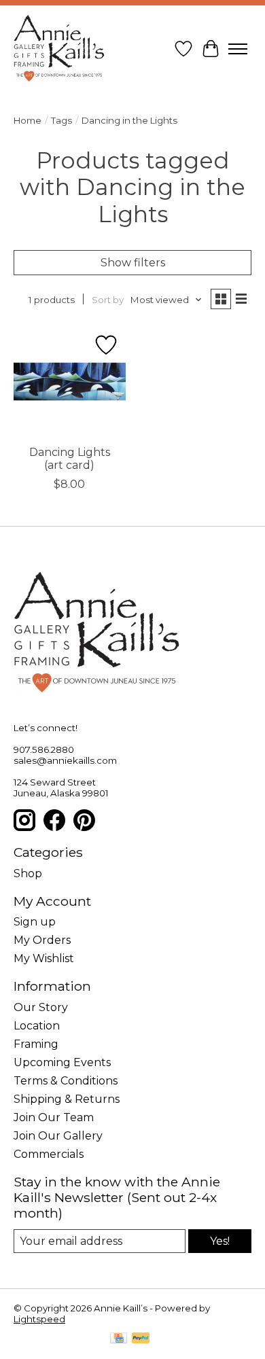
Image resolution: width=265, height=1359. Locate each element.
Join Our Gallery (58, 1135)
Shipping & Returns (67, 1099)
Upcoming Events (62, 1062)
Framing (36, 1044)
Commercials (49, 1154)
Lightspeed (39, 1318)
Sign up (35, 921)
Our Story (41, 1007)
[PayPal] (140, 1338)
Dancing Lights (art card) (69, 459)
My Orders (42, 940)
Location (37, 1025)
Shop (28, 873)
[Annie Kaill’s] (59, 49)
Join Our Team (54, 1117)
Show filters (133, 262)
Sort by (108, 299)
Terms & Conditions (66, 1080)
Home (27, 120)
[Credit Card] (118, 1338)
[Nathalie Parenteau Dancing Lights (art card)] (70, 381)
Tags (61, 120)
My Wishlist (44, 958)
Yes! (220, 1241)
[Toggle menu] (237, 49)
